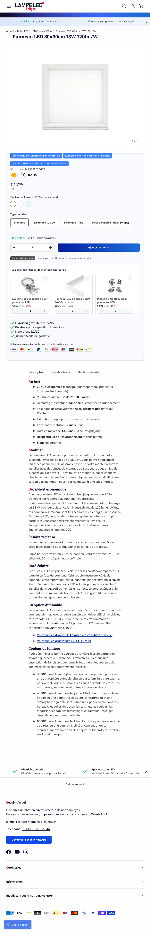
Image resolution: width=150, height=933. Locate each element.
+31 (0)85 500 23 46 (36, 829)
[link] (30, 286)
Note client (27, 331)
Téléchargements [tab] (88, 372)
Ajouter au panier (98, 247)
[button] (141, 6)
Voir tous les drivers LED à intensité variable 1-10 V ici (74, 635)
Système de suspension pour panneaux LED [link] (29, 300)
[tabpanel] (75, 558)
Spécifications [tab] (60, 372)
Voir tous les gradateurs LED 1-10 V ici (64, 641)
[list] (75, 96)
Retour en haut (75, 784)
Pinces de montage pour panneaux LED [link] (112, 300)
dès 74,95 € (35, 323)
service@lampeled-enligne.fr (37, 822)
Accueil (10, 31)
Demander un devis (22, 258)
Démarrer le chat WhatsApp (29, 839)
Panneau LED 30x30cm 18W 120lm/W (76, 31)
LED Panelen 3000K (42, 31)
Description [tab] (37, 372)
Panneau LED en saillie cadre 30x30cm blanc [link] (72, 300)
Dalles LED (22, 31)
